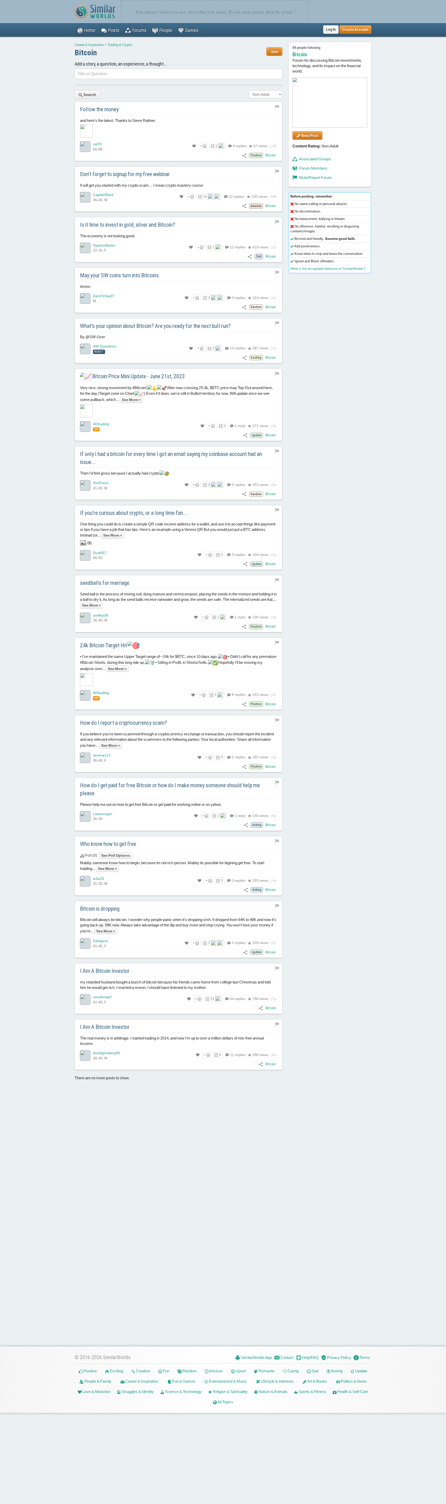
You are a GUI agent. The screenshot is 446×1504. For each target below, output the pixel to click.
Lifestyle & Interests (276, 1381)
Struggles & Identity (137, 1391)
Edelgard (100, 941)
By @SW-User (92, 337)
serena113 (101, 755)
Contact (286, 1357)
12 (237, 247)
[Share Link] (244, 155)
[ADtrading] (85, 426)
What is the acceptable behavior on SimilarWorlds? (327, 269)
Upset (240, 1371)
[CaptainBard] (85, 197)
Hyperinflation (104, 245)
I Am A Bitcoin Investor (105, 971)
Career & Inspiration (89, 45)
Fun (165, 1371)
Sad (314, 1371)
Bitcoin (86, 52)
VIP (96, 429)
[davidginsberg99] (85, 1055)
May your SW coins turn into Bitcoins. (120, 275)
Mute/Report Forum (315, 177)
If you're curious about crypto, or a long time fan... (134, 513)
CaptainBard (103, 195)
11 (237, 1055)
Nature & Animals (273, 1391)
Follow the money (99, 109)
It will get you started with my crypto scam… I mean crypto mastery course (141, 185)
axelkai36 (100, 615)
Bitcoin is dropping (100, 908)
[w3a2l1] (85, 881)
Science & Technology (183, 1391)
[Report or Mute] (277, 106)
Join (274, 51)
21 (212, 999)
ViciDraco (100, 483)
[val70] (85, 146)
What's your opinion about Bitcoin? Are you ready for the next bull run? (155, 326)
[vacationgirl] (85, 999)
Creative (142, 1371)
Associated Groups (314, 159)
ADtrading (101, 424)
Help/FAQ (309, 1357)
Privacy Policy (338, 1357)
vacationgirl (102, 997)
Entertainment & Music (227, 1381)
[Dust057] (85, 555)
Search (89, 94)
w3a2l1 (99, 878)
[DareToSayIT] (85, 298)
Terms (364, 1357)
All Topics (225, 1402)
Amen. (85, 286)
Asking (336, 1371)
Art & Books (317, 1381)
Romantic (266, 1371)
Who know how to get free (108, 844)
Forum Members (312, 168)
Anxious (216, 1371)
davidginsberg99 (106, 1053)
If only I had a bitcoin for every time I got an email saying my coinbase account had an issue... (171, 458)
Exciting (116, 1371)
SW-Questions (104, 346)
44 (237, 999)
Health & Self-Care (352, 1391)
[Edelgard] (85, 943)
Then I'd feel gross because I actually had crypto (120, 473)
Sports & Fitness (312, 1391)
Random (189, 1371)
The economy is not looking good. (107, 236)
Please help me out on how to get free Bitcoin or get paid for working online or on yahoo (150, 804)
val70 (97, 144)
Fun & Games (183, 1381)
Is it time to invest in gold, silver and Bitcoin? (127, 225)
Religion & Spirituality (230, 1391)
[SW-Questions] (85, 349)
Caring (293, 1371)
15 (205, 196)
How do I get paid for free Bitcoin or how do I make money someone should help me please (170, 789)
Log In (331, 29)
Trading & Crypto (119, 45)
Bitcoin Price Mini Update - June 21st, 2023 (138, 376)
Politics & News (353, 1381)
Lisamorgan (102, 814)
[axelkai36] (85, 618)
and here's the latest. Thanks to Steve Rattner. (118, 120)
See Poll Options (115, 855)
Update (360, 1371)
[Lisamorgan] (85, 816)
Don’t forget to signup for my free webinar (125, 174)
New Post (309, 135)
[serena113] (85, 758)
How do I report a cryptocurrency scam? (123, 723)
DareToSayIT (103, 296)
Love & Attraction (96, 1391)
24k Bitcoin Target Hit (104, 645)
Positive (90, 1371)
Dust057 (100, 553)
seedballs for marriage (104, 583)
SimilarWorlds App (256, 1357)
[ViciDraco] (85, 485)
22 (236, 196)
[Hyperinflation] (85, 248)
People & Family (98, 1381)
